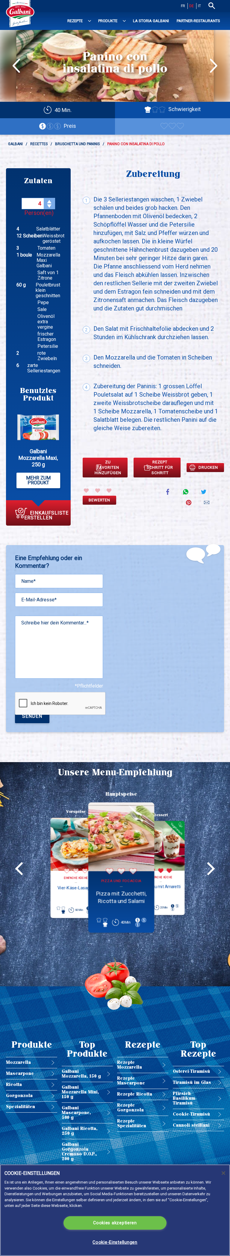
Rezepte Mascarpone (131, 1080)
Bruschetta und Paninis (77, 144)
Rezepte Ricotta (134, 1094)
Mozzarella (18, 1062)
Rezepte (75, 21)
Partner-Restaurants (198, 21)
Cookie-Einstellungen (115, 1242)
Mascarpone (20, 1073)
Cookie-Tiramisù (191, 1114)
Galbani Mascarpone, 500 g (76, 1113)
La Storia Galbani (151, 21)
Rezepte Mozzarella (129, 1065)
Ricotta (14, 1084)
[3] (109, 490)
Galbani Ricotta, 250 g (79, 1131)
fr (183, 6)
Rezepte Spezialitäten (131, 1123)
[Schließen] (223, 1173)
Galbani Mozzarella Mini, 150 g (80, 1092)
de (191, 6)
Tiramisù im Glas (192, 1082)
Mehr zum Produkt (38, 480)
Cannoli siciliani (191, 1125)
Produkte (107, 21)
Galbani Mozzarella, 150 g (81, 1073)
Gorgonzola (19, 1095)
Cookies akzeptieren (115, 1222)
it (199, 6)
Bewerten (99, 500)
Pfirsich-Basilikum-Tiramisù (184, 1098)
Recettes (39, 144)
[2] (97, 490)
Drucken (208, 467)
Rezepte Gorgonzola (130, 1107)
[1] (86, 490)
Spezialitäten (20, 1107)
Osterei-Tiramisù (191, 1071)
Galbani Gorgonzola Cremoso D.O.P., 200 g (79, 1151)
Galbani (15, 144)
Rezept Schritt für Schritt (160, 467)
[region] (115, 1210)
